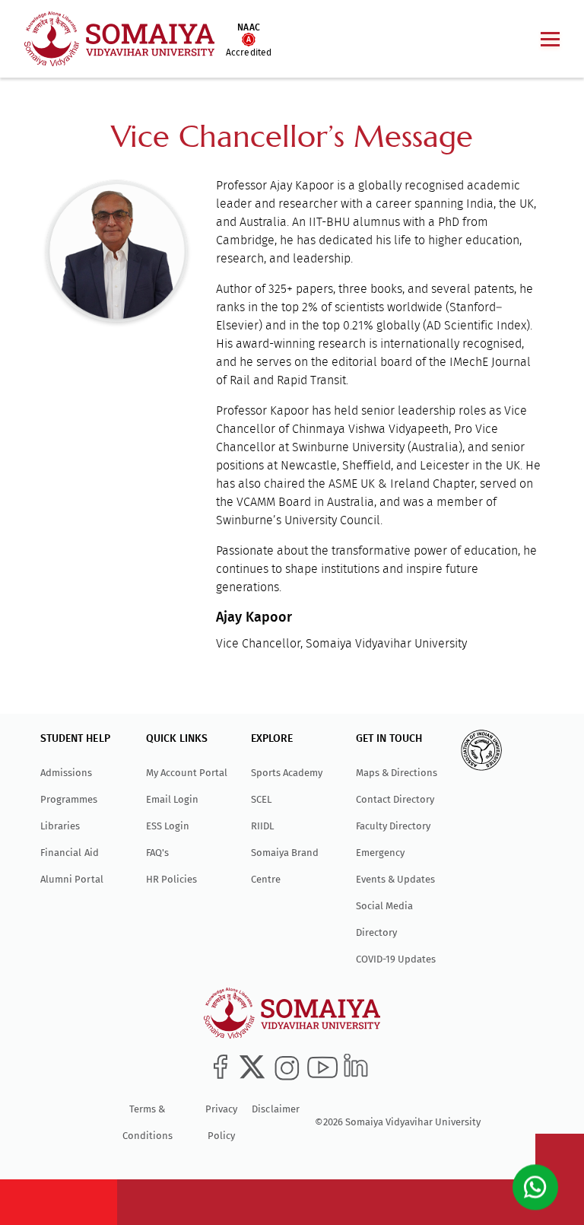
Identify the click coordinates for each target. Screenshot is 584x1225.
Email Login (172, 799)
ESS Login (167, 826)
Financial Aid (69, 852)
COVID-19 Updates (396, 959)
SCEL (261, 799)
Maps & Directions (396, 772)
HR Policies (171, 879)
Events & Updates (395, 879)
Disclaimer (275, 1109)
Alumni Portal (71, 879)
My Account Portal (186, 772)
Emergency (380, 852)
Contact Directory (395, 799)
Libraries (60, 826)
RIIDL (262, 826)
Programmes (68, 799)
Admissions (66, 772)
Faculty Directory (393, 826)
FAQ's (157, 852)
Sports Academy (286, 772)
